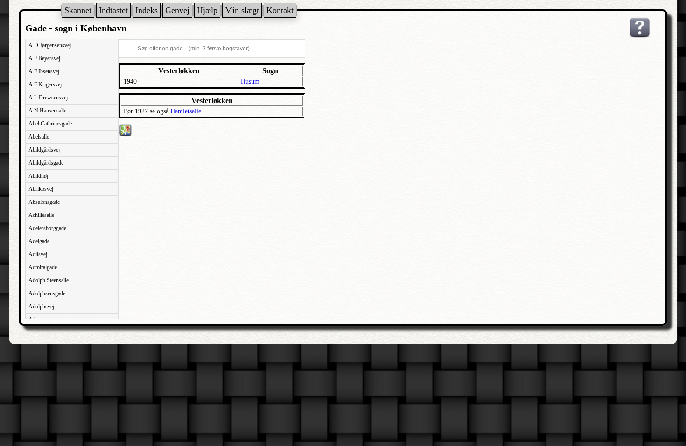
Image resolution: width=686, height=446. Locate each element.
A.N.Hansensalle (47, 110)
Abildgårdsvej (44, 149)
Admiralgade (42, 267)
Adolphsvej (41, 306)
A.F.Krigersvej (45, 84)
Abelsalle (38, 136)
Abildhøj (38, 176)
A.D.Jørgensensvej (49, 45)
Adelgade (38, 241)
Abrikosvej (40, 189)
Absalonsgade (44, 202)
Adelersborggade (47, 228)
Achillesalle (41, 215)
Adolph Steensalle (48, 280)
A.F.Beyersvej (44, 58)
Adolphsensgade (46, 293)
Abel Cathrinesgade (50, 123)
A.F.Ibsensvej (43, 71)
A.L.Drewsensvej (48, 97)
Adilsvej (37, 254)
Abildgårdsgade (45, 163)
